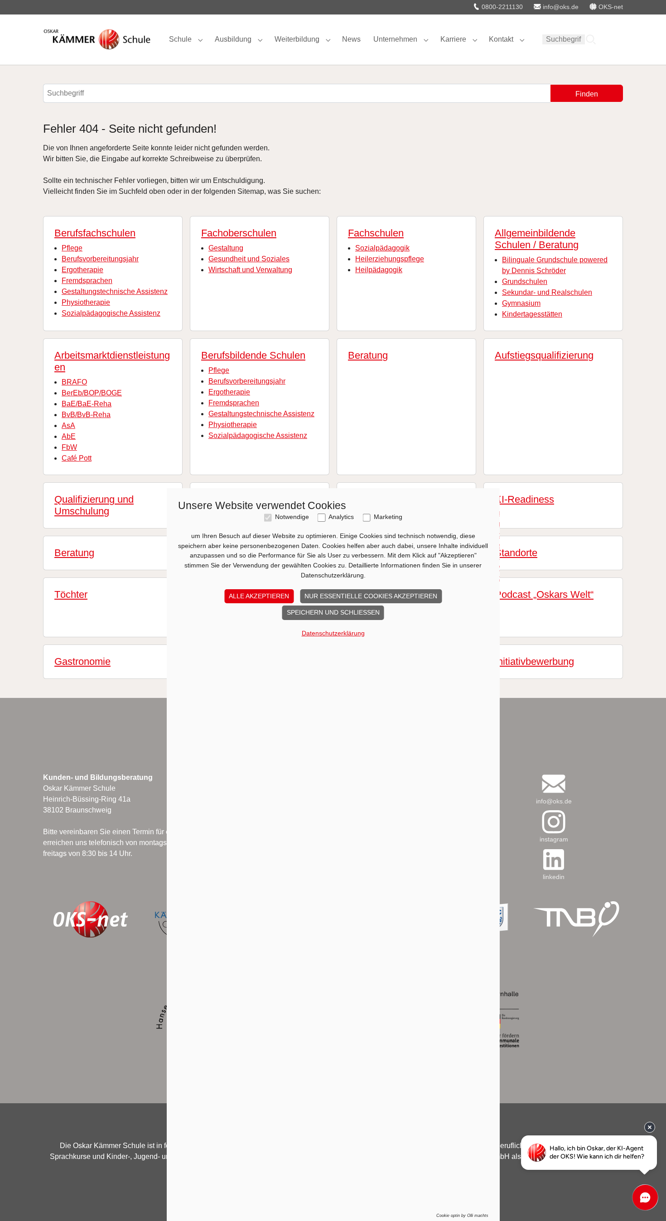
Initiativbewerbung (534, 661)
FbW (69, 447)
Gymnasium (521, 303)
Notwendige (292, 517)
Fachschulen (376, 233)
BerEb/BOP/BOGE (92, 393)
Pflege (72, 248)
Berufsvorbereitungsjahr (100, 259)
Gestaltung (225, 248)
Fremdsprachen (87, 280)
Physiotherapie (86, 302)
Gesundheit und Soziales (249, 259)
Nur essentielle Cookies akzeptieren (370, 596)
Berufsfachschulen (94, 233)
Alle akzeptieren (259, 596)
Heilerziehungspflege (389, 259)
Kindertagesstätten (532, 314)
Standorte (516, 552)
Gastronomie (82, 661)
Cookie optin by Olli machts (462, 1215)
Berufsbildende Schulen (253, 355)
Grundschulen (524, 281)
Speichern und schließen (333, 612)
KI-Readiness (524, 499)
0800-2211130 (501, 6)
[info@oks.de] (553, 783)
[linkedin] (553, 859)
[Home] (97, 39)
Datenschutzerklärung (333, 633)
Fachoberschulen (238, 233)
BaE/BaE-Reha (86, 404)
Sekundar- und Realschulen (547, 292)
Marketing (388, 517)
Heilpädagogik (378, 270)
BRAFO (74, 382)
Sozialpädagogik (382, 248)
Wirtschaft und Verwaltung (250, 270)
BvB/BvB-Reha (86, 414)
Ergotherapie (82, 270)
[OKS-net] (90, 919)
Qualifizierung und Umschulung (94, 505)
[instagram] (553, 821)
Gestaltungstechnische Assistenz (115, 291)
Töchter (70, 594)
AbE (69, 436)
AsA (68, 425)
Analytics (341, 517)
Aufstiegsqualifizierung (544, 355)
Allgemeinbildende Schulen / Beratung (537, 238)
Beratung (368, 355)
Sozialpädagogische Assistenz (111, 313)
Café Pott (77, 458)
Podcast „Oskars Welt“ (544, 594)
